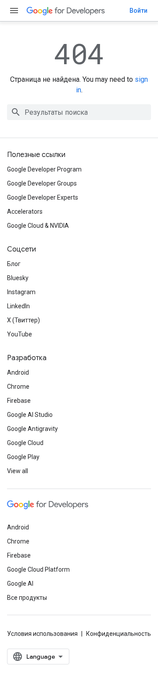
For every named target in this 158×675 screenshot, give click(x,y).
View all (17, 470)
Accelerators (25, 211)
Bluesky (18, 277)
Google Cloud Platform (38, 569)
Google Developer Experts (42, 197)
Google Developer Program (44, 169)
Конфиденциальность (118, 633)
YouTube (19, 334)
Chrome (18, 386)
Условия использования (42, 633)
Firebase (19, 400)
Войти (138, 10)
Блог (14, 263)
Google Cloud (25, 442)
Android (18, 372)
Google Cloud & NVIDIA (38, 225)
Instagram (21, 292)
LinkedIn (18, 306)
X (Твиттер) (23, 320)
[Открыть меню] (14, 10)
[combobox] (79, 112)
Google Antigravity (32, 428)
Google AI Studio (30, 414)
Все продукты (27, 597)
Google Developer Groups (42, 183)
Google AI (20, 583)
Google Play (23, 456)
